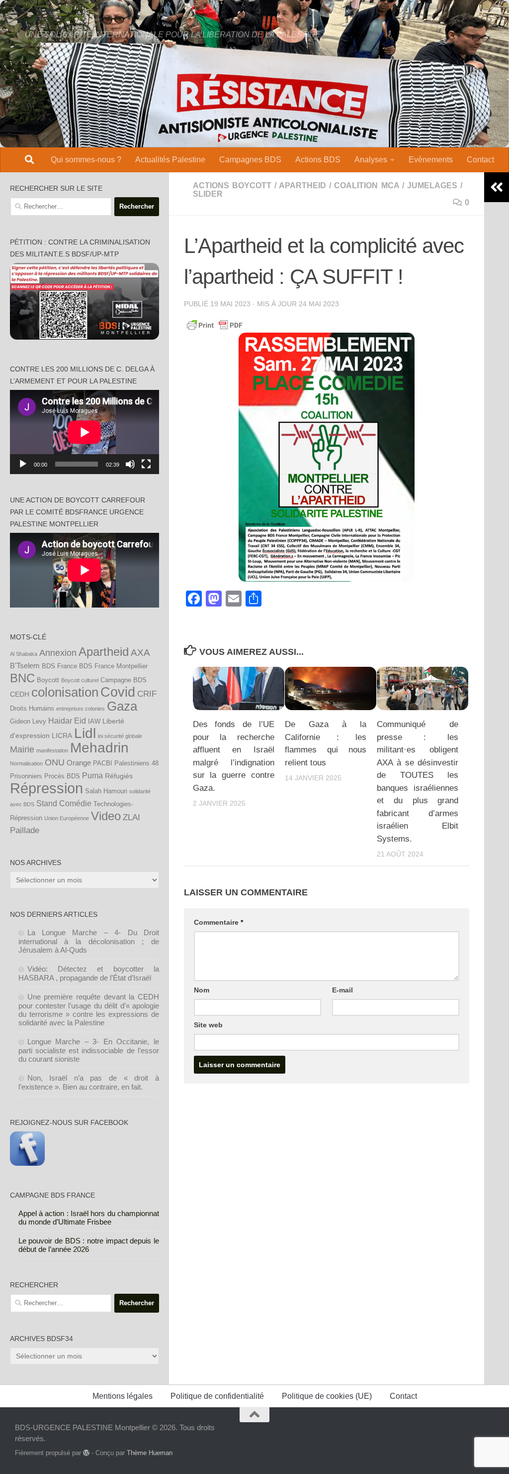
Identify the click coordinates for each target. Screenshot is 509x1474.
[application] (84, 432)
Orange (79, 762)
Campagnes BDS (250, 159)
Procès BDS (62, 776)
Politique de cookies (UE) (327, 1396)
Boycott (48, 680)
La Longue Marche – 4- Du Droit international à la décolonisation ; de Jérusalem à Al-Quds (89, 941)
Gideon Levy (28, 721)
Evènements (431, 159)
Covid (117, 692)
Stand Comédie (63, 803)
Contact (480, 159)
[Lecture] (23, 464)
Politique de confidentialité (217, 1396)
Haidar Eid (67, 720)
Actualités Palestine (170, 159)
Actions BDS (317, 159)
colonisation (64, 692)
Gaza (122, 706)
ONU (55, 762)
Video (106, 816)
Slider (208, 194)
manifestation (52, 750)
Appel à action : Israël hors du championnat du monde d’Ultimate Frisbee (89, 1217)
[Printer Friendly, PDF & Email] (215, 324)
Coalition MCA (366, 185)
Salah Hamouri (106, 791)
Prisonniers (26, 776)
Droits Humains (32, 708)
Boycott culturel (79, 680)
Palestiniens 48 (136, 763)
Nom (201, 990)
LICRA (62, 735)
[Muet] (130, 464)
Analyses (370, 159)
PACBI (102, 763)
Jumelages (432, 185)
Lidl (85, 733)
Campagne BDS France (52, 1195)
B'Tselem (25, 665)
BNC (22, 678)
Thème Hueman (149, 1453)
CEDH (19, 694)
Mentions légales (122, 1396)
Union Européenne (66, 818)
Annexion (58, 653)
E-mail (342, 990)
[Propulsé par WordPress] (86, 1453)
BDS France (59, 666)
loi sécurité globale (120, 736)
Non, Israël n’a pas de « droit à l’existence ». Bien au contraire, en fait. (89, 1082)
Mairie (22, 749)
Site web (208, 1025)
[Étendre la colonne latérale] (496, 187)
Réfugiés (119, 776)
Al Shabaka (23, 654)
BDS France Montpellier (113, 666)
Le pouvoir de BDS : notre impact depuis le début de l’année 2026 (89, 1244)
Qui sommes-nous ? (86, 159)
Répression (46, 788)
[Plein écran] (146, 464)
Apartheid (302, 185)
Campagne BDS (123, 680)
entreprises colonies (80, 709)
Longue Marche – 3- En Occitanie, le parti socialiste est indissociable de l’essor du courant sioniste (89, 1050)
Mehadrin (99, 747)
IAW (94, 721)
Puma (92, 775)
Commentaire (218, 922)
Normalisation (26, 763)
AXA (140, 652)
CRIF (147, 694)
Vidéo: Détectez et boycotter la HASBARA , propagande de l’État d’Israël (89, 973)
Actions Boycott (232, 185)
